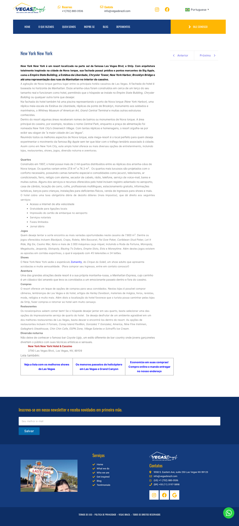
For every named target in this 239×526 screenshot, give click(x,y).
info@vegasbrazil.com (117, 11)
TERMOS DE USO (85, 514)
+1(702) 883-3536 (72, 11)
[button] (49, 475)
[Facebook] (167, 9)
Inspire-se (89, 27)
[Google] (174, 495)
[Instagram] (157, 9)
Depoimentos (123, 27)
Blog (105, 27)
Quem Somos (69, 27)
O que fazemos (46, 27)
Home (27, 27)
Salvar (29, 431)
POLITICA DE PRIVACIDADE (105, 514)
